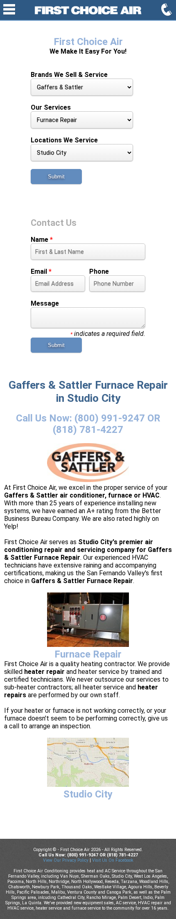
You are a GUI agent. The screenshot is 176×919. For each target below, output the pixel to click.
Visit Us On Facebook (112, 860)
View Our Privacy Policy (65, 860)
